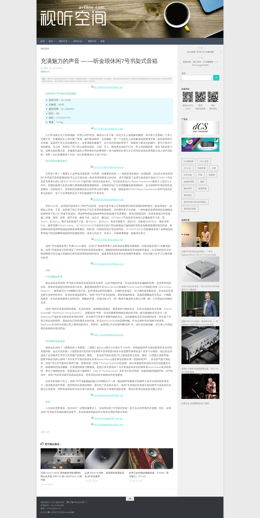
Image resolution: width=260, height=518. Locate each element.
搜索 (183, 73)
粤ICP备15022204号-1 (76, 502)
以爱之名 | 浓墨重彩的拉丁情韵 (195, 403)
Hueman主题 (69, 512)
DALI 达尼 (204, 161)
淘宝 (213, 107)
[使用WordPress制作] (49, 512)
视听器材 (45, 48)
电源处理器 (189, 181)
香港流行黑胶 (190, 209)
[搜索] (216, 78)
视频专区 (92, 41)
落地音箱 (202, 188)
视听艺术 (63, 41)
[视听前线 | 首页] (73, 15)
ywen (45, 68)
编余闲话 (188, 188)
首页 (42, 41)
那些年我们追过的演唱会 (195, 202)
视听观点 (188, 195)
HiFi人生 (187, 168)
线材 (202, 181)
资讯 (51, 41)
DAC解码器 (189, 161)
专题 (102, 41)
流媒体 (212, 175)
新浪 (200, 107)
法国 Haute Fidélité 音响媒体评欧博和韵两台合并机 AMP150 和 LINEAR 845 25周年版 (61, 476)
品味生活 (77, 41)
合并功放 (188, 175)
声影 (200, 175)
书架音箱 (201, 168)
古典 (214, 168)
